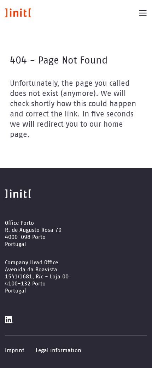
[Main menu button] (143, 13)
